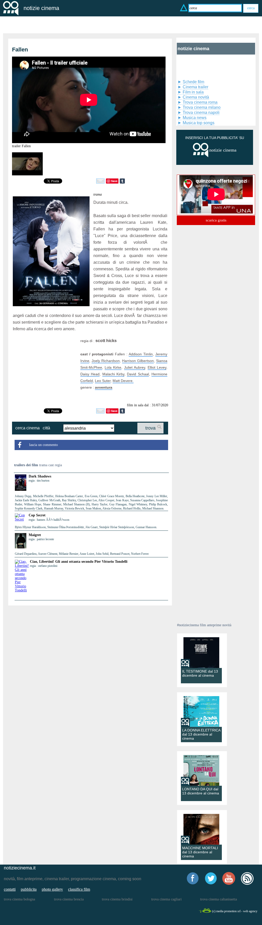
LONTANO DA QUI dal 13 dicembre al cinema (200, 791)
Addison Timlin (141, 354)
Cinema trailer (195, 87)
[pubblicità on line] (200, 156)
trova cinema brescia (69, 899)
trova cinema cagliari (166, 899)
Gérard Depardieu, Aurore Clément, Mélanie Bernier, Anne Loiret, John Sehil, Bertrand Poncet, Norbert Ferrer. (82, 554)
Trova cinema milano (202, 107)
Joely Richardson (106, 361)
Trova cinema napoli (201, 112)
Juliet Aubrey (134, 367)
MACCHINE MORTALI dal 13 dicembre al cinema (200, 852)
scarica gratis (216, 220)
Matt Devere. (123, 381)
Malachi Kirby (113, 374)
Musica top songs (198, 123)
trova (150, 428)
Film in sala (193, 92)
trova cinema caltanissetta (218, 899)
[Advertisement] (45, 369)
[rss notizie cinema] (247, 884)
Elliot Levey (157, 367)
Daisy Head (90, 374)
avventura (103, 387)
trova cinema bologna (19, 899)
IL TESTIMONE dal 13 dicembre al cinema (200, 673)
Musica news (194, 117)
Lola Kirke (113, 367)
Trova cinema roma (200, 102)
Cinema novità (196, 97)
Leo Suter (103, 381)
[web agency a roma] (205, 912)
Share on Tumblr (122, 181)
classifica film (79, 889)
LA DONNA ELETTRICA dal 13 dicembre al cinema (201, 734)
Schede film (193, 82)
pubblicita (29, 889)
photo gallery (52, 889)
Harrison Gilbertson (138, 361)
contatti (10, 889)
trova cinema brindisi (117, 899)
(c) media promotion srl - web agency (234, 911)
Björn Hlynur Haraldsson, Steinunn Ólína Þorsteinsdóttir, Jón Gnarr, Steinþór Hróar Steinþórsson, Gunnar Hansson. (86, 527)
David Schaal (138, 374)
